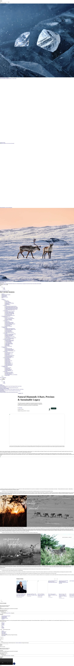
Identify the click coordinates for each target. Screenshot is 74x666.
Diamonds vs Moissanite (8, 319)
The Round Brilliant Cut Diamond (9, 311)
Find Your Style (5, 310)
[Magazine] (7, 292)
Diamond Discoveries (15, 387)
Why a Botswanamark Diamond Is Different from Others (52, 595)
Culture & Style (7, 301)
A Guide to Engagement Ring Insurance (10, 337)
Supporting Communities (8, 326)
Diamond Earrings (7, 361)
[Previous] (55, 578)
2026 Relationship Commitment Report (10, 329)
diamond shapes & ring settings (32, 283)
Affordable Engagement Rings (9, 340)
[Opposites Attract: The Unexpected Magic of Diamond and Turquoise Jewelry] (64, 587)
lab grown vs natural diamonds (4, 283)
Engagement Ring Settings (8, 335)
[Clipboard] (49, 410)
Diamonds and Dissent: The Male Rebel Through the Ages (32, 594)
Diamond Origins (7, 368)
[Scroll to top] (1, 638)
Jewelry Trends (19, 386)
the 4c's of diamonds (17, 283)
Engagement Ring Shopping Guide (10, 328)
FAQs (2, 297)
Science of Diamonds (8, 302)
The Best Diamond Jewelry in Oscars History (11, 309)
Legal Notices (3, 633)
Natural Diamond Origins (8, 324)
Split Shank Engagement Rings (9, 312)
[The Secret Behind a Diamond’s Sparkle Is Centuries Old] (43, 587)
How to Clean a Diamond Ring (9, 338)
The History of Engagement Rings (9, 336)
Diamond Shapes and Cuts (8, 331)
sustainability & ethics (11, 283)
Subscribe (1, 614)
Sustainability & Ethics (5, 366)
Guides (20, 389)
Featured (1, 384)
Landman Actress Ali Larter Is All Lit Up (10, 306)
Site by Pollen (3, 635)
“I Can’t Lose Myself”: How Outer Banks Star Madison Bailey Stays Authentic (21, 595)
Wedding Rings (7, 344)
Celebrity (11, 389)
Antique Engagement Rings (9, 364)
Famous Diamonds (11, 392)
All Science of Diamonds (3, 387)
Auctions (7, 392)
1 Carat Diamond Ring (8, 341)
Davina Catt (29, 596)
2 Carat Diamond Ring (8, 342)
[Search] (8, 2)
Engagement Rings (4, 295)
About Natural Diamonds (8, 356)
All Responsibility (2, 390)
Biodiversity (7, 390)
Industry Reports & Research (9, 370)
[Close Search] (1, 1)
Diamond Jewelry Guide (8, 348)
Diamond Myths (7, 321)
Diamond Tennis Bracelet (8, 360)
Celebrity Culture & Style (9, 386)
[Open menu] (7, 284)
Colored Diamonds (7, 325)
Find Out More (5, 320)
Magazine (3, 299)
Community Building (11, 390)
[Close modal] (14, 664)
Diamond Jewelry (4, 296)
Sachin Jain (20, 407)
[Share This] (2, 599)
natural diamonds (39, 283)
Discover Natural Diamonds (9, 317)
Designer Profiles (15, 386)
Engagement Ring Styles (16, 389)
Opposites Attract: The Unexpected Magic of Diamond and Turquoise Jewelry (63, 595)
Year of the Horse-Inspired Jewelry (10, 315)
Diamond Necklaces (8, 362)
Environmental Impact (17, 390)
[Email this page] (49, 409)
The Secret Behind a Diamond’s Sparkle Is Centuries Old (41, 595)
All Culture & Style (2, 386)
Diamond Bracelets (7, 359)
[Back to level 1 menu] (8, 290)
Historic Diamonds (7, 304)
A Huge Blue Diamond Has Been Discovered (11, 308)
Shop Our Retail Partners (8, 346)
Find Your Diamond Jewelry (7, 357)
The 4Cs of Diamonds (8, 330)
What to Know (5, 327)
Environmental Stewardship (9, 372)
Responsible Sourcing (8, 367)
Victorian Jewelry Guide (8, 314)
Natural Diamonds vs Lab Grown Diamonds (11, 374)
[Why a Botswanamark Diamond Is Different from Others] (53, 587)
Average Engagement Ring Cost (9, 332)
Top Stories (5, 305)
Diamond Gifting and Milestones (9, 349)
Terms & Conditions (18, 642)
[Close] (5, 284)
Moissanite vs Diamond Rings (9, 334)
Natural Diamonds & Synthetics (6, 294)
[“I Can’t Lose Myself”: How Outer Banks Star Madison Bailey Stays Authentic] (21, 587)
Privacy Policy (4, 632)
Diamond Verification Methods (9, 322)
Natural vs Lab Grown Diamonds (9, 318)
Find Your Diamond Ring (6, 339)
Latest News (7, 300)
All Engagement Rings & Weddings (5, 389)
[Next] (57, 578)
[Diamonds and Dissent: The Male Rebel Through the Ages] (32, 587)
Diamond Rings (7, 345)
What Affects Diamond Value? (9, 352)
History (22, 389)
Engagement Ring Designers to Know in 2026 (11, 307)
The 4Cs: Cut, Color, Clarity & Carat (10, 350)
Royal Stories (16, 392)
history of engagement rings (24, 283)
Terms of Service (4, 631)
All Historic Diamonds (3, 392)
